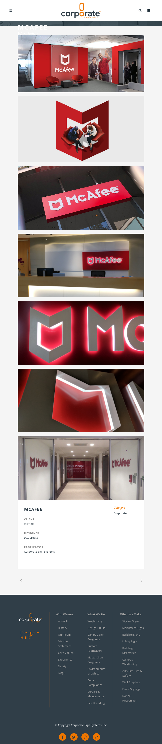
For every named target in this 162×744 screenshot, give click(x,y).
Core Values (66, 653)
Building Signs (131, 634)
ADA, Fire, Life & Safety (132, 673)
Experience (65, 659)
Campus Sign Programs (96, 637)
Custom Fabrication (95, 648)
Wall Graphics (131, 682)
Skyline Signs (130, 621)
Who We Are (64, 614)
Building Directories (129, 650)
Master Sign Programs (95, 659)
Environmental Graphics (97, 671)
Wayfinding (95, 621)
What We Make (130, 614)
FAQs (61, 673)
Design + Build (96, 628)
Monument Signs (133, 628)
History (62, 628)
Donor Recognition (129, 698)
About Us (64, 621)
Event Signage (131, 689)
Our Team (64, 634)
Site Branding (96, 703)
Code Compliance (95, 682)
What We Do (96, 614)
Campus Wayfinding (129, 662)
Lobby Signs (130, 641)
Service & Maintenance (96, 694)
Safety (62, 666)
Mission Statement (64, 643)
